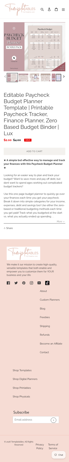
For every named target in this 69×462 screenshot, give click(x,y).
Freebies (45, 317)
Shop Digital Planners (25, 379)
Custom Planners (50, 299)
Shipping (45, 326)
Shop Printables (22, 387)
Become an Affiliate (51, 343)
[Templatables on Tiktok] (47, 283)
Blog (42, 308)
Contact (44, 352)
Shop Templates (22, 370)
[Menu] (63, 9)
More (59, 221)
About (43, 291)
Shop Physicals (21, 396)
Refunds (45, 334)
